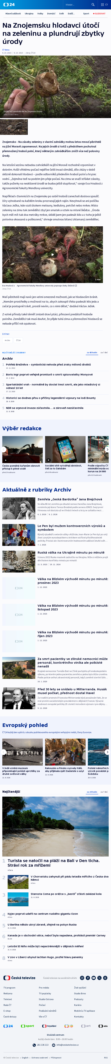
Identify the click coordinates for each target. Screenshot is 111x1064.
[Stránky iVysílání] (49, 1025)
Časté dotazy (9, 1016)
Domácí (51, 13)
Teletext (7, 999)
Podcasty (78, 999)
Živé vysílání (80, 987)
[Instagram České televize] (82, 978)
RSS (106, 1057)
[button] (52, 254)
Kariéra (77, 1005)
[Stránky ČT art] (85, 1025)
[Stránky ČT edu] (103, 1025)
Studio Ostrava (46, 999)
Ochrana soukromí (40, 1057)
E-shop (7, 1010)
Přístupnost (56, 1057)
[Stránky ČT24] (8, 1025)
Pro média (44, 987)
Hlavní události (13, 13)
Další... (71, 13)
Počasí (42, 1005)
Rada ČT (7, 1005)
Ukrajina (29, 13)
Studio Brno (80, 993)
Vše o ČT (43, 1016)
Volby (40, 13)
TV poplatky (45, 993)
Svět (61, 13)
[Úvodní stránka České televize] (19, 978)
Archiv (7, 340)
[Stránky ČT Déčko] (68, 1025)
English (25, 1057)
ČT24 (18, 340)
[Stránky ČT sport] (27, 1025)
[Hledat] (93, 4)
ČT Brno (5, 49)
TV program (9, 987)
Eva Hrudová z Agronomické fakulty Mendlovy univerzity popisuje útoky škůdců (38, 285)
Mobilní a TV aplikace (84, 1010)
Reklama (7, 993)
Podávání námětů (47, 1010)
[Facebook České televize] (88, 978)
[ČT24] (9, 4)
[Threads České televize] (105, 978)
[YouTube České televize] (93, 978)
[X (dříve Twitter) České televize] (99, 978)
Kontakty (79, 1016)
